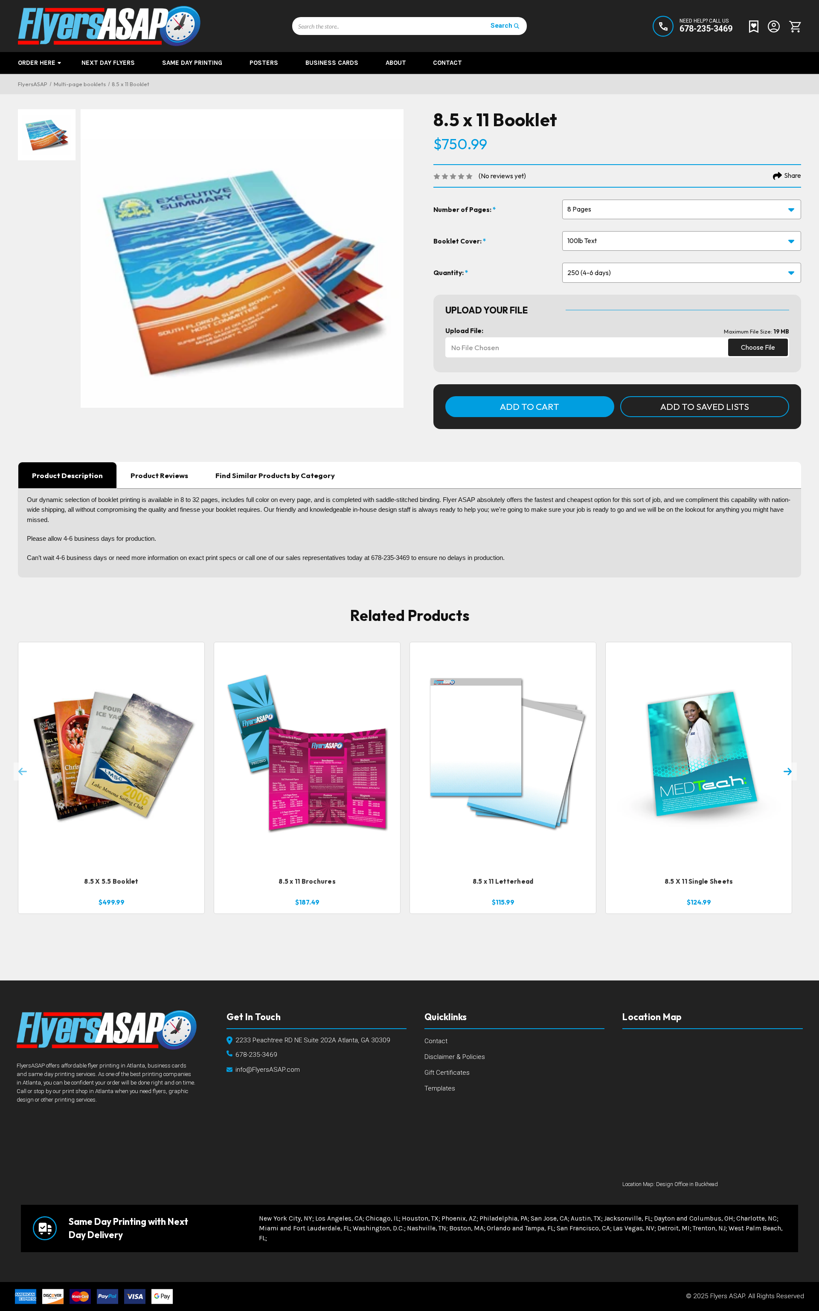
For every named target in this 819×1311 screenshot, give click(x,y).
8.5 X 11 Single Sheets (699, 881)
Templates (439, 1088)
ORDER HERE (36, 63)
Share (792, 175)
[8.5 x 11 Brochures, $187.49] (307, 757)
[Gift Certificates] (753, 26)
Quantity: (449, 273)
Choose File (758, 347)
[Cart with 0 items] (792, 26)
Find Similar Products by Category (275, 475)
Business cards (331, 63)
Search (501, 25)
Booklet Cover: (458, 241)
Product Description (67, 475)
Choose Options (111, 853)
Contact (447, 63)
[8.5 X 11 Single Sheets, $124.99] (698, 757)
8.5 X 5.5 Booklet (111, 881)
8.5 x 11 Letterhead (503, 881)
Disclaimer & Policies (454, 1057)
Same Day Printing (192, 63)
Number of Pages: (463, 210)
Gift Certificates (447, 1072)
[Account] (773, 26)
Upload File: (464, 331)
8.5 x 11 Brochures (307, 881)
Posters (264, 63)
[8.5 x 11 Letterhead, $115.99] (503, 757)
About (396, 63)
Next (788, 771)
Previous (23, 771)
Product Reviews (159, 475)
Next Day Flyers (108, 63)
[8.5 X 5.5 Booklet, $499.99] (111, 757)
